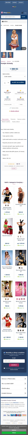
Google (20, 423)
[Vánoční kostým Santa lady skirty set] (7, 320)
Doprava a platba (21, 119)
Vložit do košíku (18, 82)
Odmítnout (14, 430)
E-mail (13, 358)
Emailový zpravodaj (14, 369)
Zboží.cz (14, 423)
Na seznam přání (7, 104)
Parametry (13, 119)
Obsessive (3, 61)
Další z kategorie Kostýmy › (14, 182)
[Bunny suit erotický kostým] (20, 289)
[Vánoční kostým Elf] (7, 226)
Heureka (8, 423)
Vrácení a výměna (6, 121)
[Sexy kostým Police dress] (20, 320)
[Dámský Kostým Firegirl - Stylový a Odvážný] (7, 195)
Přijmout (14, 432)
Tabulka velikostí (16, 121)
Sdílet (20, 104)
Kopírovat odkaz (14, 108)
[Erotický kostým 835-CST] (20, 195)
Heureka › (14, 168)
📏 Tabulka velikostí (14, 111)
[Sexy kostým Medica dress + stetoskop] (7, 258)
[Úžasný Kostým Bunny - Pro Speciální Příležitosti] (20, 226)
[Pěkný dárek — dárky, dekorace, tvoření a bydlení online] (7, 12)
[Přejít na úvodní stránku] (1, 25)
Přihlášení (8, 2)
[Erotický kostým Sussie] (7, 289)
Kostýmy (9, 61)
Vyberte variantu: (6, 74)
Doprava (14, 2)
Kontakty (21, 2)
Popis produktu (5, 119)
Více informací (16, 427)
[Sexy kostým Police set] (20, 258)
